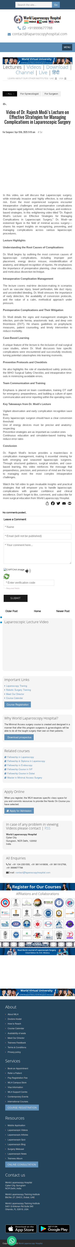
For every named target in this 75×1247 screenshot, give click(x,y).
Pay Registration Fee (18, 1077)
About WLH (13, 1014)
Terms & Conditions (17, 1047)
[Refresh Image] (6, 577)
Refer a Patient (15, 1072)
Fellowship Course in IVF (20, 769)
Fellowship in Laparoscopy (20, 757)
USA (61, 78)
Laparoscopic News (17, 1153)
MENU (68, 48)
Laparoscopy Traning (16, 685)
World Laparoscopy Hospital (30, 1243)
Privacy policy (14, 1051)
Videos (34, 67)
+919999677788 (39, 28)
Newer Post (63, 611)
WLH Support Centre (17, 1091)
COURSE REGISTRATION (22, 1107)
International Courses (18, 1101)
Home (37, 611)
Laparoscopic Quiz (16, 1139)
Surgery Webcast (16, 1148)
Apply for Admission (21, 810)
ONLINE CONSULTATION (22, 1164)
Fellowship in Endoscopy (19, 765)
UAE (52, 78)
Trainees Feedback (17, 1042)
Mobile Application (16, 1125)
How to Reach (14, 1023)
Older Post (11, 611)
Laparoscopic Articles (18, 1134)
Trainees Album (15, 1158)
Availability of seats (17, 1033)
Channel (25, 72)
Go (56, 4)
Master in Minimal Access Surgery (24, 777)
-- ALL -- (9, 93)
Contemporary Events (18, 1096)
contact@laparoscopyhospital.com (39, 34)
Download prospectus (19, 737)
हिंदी (55, 72)
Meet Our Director (15, 694)
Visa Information (15, 1087)
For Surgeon (51, 93)
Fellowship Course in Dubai (21, 773)
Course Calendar (14, 698)
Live (43, 72)
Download (57, 67)
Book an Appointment (18, 1068)
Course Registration (18, 704)
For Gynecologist (29, 93)
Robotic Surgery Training (18, 689)
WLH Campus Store (17, 1082)
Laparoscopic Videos (18, 1129)
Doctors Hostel (15, 1018)
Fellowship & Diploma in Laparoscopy (26, 761)
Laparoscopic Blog (16, 1144)
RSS (47, 828)
